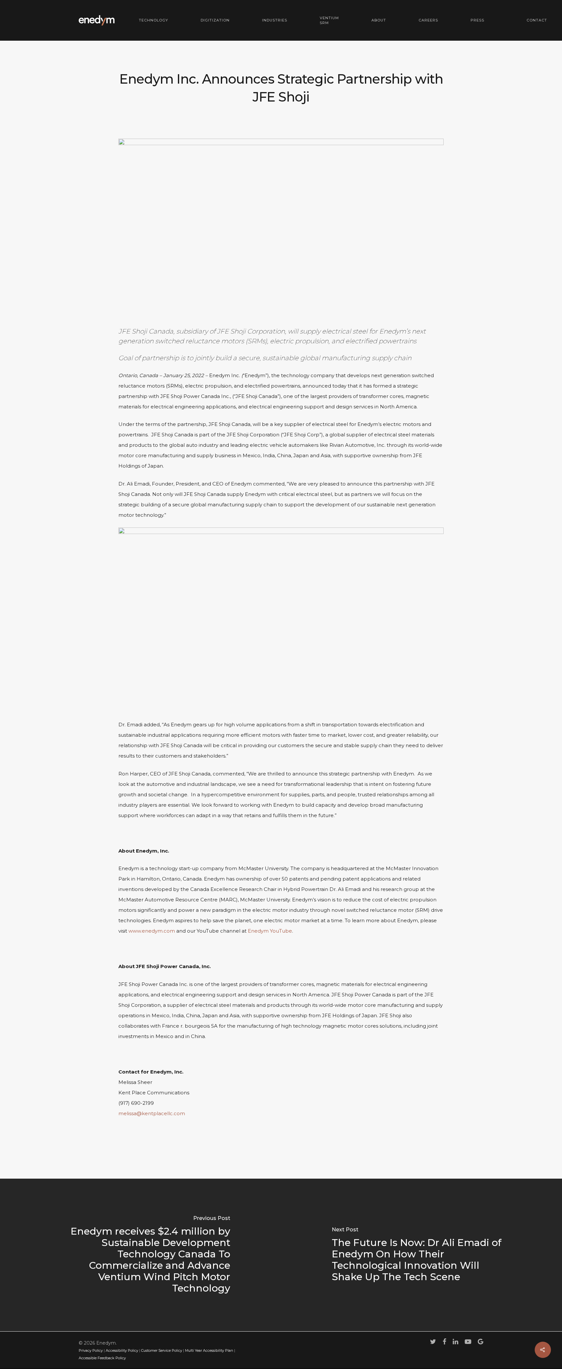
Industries (274, 20)
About (378, 20)
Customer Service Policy (161, 1350)
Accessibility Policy (122, 1350)
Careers (428, 20)
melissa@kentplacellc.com (151, 1113)
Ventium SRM (329, 20)
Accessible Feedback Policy (102, 1358)
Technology (153, 20)
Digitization (215, 20)
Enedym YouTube (269, 931)
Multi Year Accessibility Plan (209, 1350)
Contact (537, 20)
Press (477, 20)
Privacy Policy (91, 1350)
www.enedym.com (151, 931)
